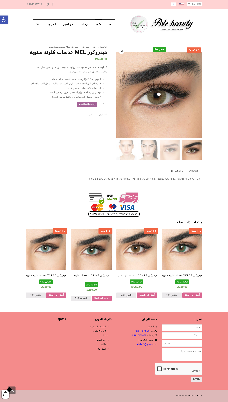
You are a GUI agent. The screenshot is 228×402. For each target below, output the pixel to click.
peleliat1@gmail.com (146, 344)
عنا (104, 335)
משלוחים (193, 170)
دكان (103, 344)
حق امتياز (101, 340)
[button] (4, 20)
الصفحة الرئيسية (98, 326)
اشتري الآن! (171, 295)
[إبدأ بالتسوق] (38, 24)
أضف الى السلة (192, 295)
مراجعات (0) (177, 170)
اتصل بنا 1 (101, 349)
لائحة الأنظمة (99, 331)
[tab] (193, 170)
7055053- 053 (142, 331)
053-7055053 (33, 4)
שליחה (196, 379)
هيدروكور (93, 114)
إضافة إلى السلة (87, 104)
